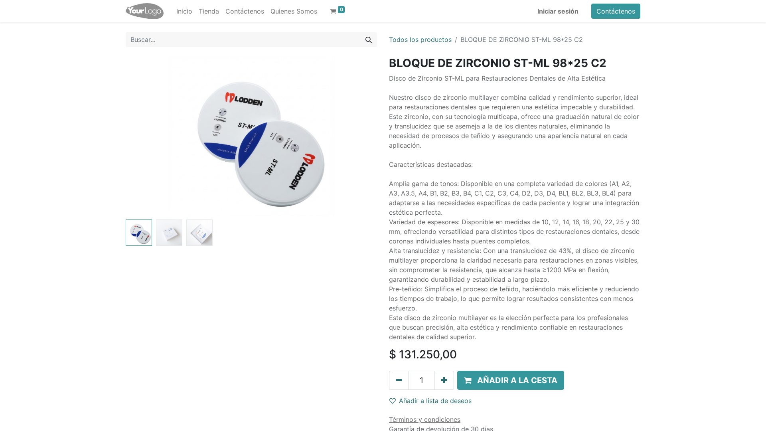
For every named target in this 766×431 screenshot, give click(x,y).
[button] (145, 136)
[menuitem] (184, 11)
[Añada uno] (444, 380)
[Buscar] (368, 39)
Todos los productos (420, 39)
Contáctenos (615, 11)
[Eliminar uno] (399, 380)
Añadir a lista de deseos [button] (435, 401)
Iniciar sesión (557, 11)
